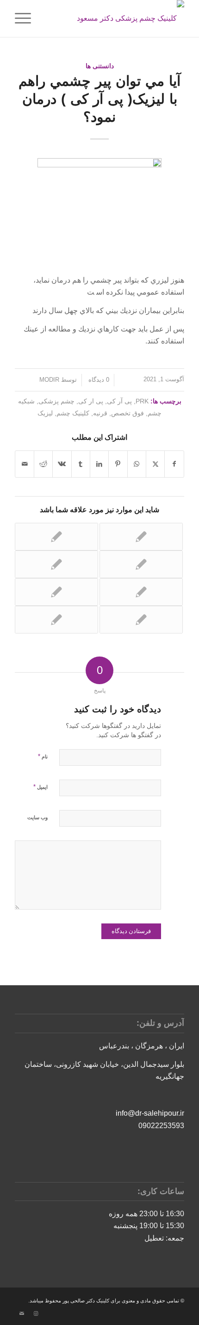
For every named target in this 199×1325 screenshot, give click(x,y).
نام (43, 756)
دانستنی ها (100, 66)
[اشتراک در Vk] (62, 464)
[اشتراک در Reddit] (43, 464)
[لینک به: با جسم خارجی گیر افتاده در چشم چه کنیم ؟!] (56, 536)
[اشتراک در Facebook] (174, 464)
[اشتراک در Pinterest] (118, 464)
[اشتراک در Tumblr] (81, 464)
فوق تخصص (127, 413)
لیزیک (45, 413)
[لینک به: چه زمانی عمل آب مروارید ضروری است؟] (56, 564)
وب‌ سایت (37, 817)
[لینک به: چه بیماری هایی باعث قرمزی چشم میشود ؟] (56, 592)
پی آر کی (119, 401)
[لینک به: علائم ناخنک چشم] (56, 619)
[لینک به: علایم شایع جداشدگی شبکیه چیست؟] (141, 619)
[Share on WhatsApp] (137, 464)
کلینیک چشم (72, 413)
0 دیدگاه (98, 379)
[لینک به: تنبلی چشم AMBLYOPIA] (141, 592)
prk (142, 401)
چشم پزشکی (56, 401)
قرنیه (100, 413)
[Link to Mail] (22, 1313)
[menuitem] (26, 18)
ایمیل (40, 786)
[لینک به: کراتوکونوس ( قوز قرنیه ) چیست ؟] (141, 564)
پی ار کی (90, 401)
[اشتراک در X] (155, 464)
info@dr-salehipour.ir (150, 1113)
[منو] (26, 18)
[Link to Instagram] (36, 1313)
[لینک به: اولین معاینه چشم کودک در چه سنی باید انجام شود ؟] (141, 536)
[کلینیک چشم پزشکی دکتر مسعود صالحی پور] (116, 18)
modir (49, 379)
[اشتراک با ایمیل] (24, 464)
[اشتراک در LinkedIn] (99, 464)
